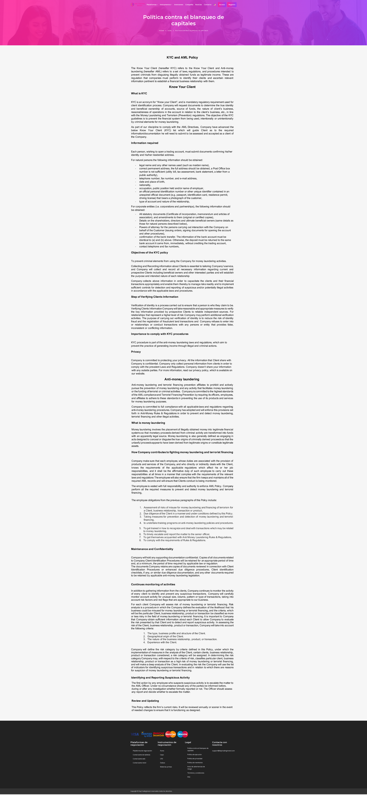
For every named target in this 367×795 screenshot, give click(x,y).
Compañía (189, 4)
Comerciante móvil (139, 763)
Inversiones (178, 4)
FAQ (188, 777)
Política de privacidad (194, 759)
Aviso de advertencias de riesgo (196, 768)
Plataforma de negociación (142, 751)
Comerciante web (139, 759)
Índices (162, 763)
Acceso (222, 4)
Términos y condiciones (195, 773)
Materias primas (166, 767)
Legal (169, 30)
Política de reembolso (195, 763)
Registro (232, 4)
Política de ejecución (194, 754)
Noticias (198, 4)
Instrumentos (165, 4)
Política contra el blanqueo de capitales (197, 749)
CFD (161, 759)
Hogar (161, 30)
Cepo (162, 755)
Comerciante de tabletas (141, 755)
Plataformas (152, 4)
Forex (162, 751)
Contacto (207, 4)
